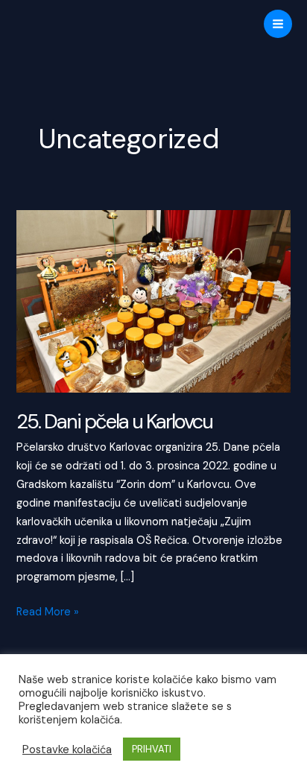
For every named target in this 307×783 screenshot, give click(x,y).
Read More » (47, 613)
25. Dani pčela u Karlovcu (114, 421)
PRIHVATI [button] (151, 749)
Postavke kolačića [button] (67, 749)
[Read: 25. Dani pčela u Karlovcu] (153, 301)
